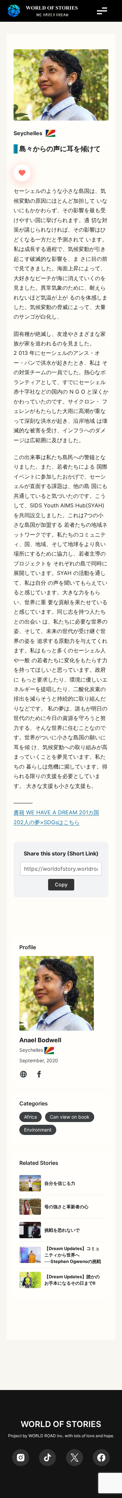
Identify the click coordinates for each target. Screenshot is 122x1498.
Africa (30, 1117)
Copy (61, 885)
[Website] (23, 1074)
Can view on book (69, 1117)
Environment (38, 1130)
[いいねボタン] (22, 172)
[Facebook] (39, 1074)
